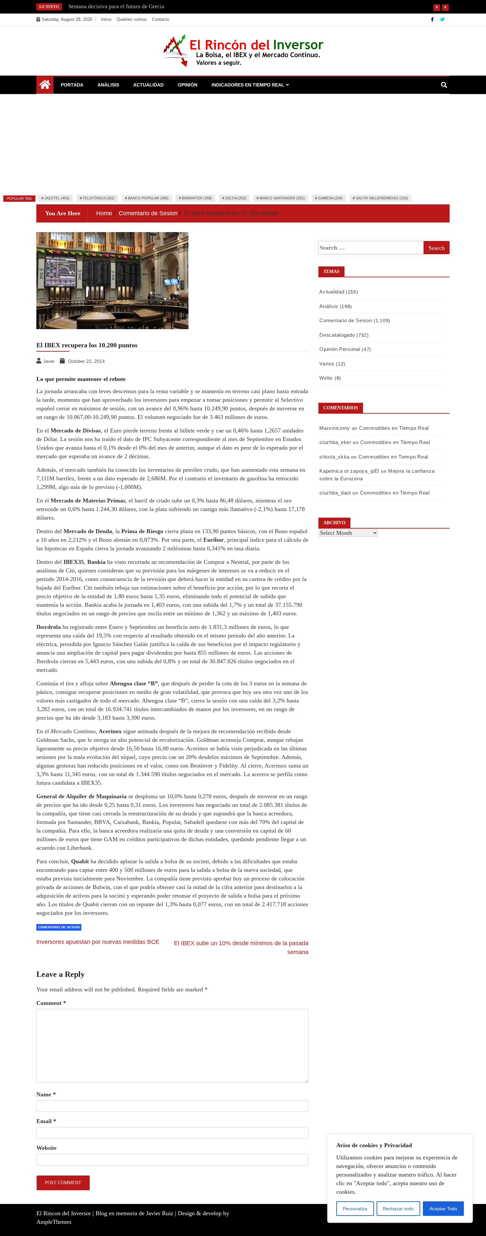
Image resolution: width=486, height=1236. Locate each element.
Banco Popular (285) (148, 198)
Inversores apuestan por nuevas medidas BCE (97, 942)
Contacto (160, 19)
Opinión (187, 84)
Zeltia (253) (235, 198)
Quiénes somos (132, 19)
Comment (51, 1003)
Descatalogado (337, 335)
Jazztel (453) (56, 198)
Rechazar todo (398, 1208)
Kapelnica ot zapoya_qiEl (349, 471)
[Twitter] (442, 19)
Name (46, 1094)
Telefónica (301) (99, 198)
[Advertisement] (243, 143)
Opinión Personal (339, 349)
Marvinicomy (334, 428)
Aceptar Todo (443, 1208)
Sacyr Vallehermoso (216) (382, 198)
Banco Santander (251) (282, 198)
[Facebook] (433, 19)
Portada (72, 84)
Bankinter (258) (197, 198)
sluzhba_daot (335, 493)
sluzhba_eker (335, 442)
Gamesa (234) (330, 198)
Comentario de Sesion (59, 927)
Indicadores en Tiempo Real (248, 84)
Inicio (106, 19)
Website (46, 1148)
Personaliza (355, 1208)
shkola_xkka (334, 457)
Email (46, 1121)
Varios (326, 363)
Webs (326, 378)
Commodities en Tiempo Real (394, 428)
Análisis (108, 84)
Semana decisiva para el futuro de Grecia (116, 6)
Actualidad (148, 84)
